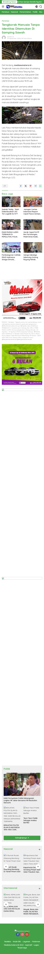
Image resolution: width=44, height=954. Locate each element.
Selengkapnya (21, 838)
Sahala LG (10, 37)
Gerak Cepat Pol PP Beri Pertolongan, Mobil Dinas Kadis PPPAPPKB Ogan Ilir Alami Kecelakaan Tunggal (31, 234)
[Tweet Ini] (26, 186)
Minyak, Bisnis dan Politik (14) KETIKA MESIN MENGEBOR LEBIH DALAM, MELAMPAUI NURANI (31, 911)
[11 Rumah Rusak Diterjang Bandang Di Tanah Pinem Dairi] (12, 859)
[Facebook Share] (21, 186)
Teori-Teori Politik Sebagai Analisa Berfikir (30, 820)
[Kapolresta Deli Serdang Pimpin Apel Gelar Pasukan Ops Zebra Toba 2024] (31, 859)
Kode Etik (17, 941)
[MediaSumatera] (14, 6)
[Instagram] (22, 934)
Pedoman (36, 941)
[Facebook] (18, 934)
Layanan (26, 941)
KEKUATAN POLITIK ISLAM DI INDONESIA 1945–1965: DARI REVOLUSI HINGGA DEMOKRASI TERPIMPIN (12, 827)
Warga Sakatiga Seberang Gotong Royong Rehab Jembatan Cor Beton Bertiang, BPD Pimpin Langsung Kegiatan (32, 257)
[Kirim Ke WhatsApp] (40, 186)
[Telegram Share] (35, 186)
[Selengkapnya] (39, 849)
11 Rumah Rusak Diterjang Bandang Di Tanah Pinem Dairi (12, 869)
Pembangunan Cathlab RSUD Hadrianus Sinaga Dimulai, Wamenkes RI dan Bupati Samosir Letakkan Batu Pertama (11, 257)
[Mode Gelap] (36, 7)
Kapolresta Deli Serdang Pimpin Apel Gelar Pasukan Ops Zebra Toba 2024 (31, 869)
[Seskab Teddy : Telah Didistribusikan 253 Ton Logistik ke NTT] (11, 201)
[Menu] (3, 6)
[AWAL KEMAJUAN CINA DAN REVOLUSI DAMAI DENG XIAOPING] (12, 898)
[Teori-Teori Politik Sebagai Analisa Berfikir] (31, 811)
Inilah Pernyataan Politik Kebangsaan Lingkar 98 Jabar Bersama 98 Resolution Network (20, 800)
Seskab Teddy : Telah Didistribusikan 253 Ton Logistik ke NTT (10, 211)
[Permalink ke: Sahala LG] (4, 37)
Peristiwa (5, 21)
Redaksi (7, 941)
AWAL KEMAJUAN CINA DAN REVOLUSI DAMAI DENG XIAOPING (12, 908)
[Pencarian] (40, 7)
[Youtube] (27, 934)
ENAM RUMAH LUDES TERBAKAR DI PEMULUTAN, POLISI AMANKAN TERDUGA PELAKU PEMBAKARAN (11, 234)
